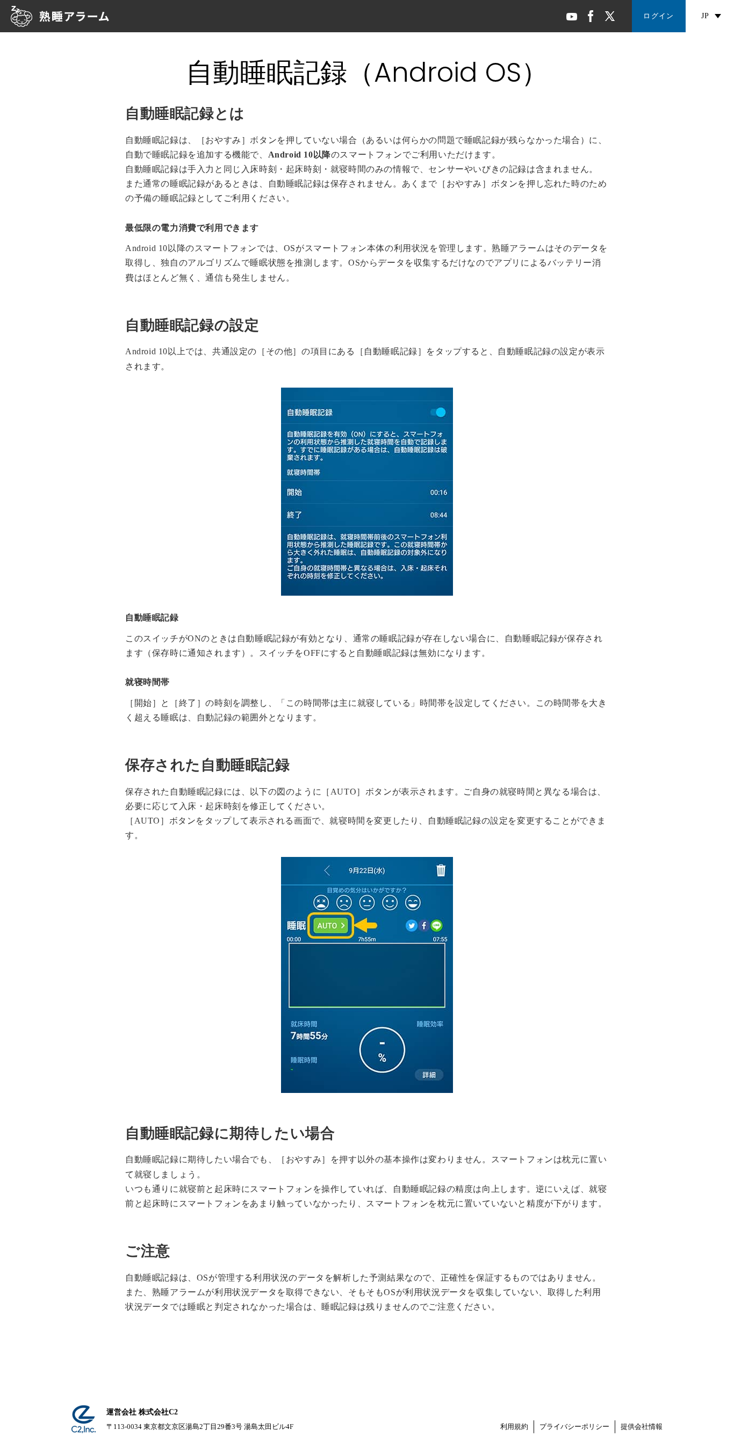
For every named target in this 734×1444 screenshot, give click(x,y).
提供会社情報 (642, 1426)
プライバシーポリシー (574, 1426)
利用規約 (514, 1426)
